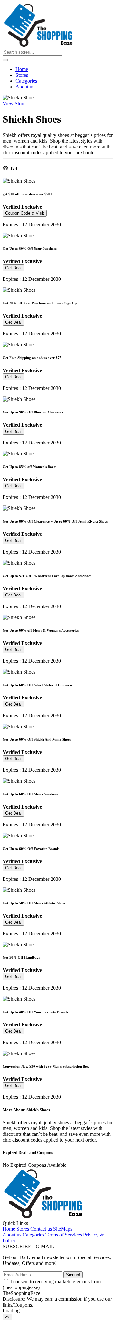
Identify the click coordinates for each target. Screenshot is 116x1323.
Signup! (73, 1274)
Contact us (41, 1229)
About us (24, 86)
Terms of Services (63, 1234)
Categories (26, 81)
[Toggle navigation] (5, 60)
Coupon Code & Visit (24, 213)
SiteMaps (62, 1229)
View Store (14, 103)
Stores (21, 75)
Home (21, 69)
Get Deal (13, 267)
